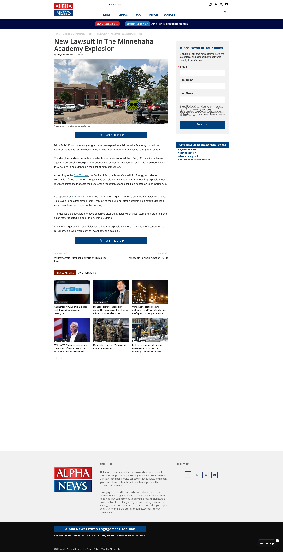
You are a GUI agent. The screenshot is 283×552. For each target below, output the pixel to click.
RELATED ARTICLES (65, 272)
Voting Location (187, 152)
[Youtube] (226, 4)
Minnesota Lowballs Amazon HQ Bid (148, 257)
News (107, 14)
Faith (90, 33)
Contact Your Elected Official (194, 159)
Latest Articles (61, 302)
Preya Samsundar (65, 54)
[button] (225, 13)
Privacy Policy (93, 549)
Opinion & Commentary (74, 33)
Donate (169, 14)
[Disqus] (111, 409)
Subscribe (202, 124)
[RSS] (215, 4)
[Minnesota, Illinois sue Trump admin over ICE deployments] (111, 330)
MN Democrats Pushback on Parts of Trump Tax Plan (80, 259)
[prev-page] (56, 358)
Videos (123, 14)
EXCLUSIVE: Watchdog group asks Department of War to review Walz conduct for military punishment (70, 348)
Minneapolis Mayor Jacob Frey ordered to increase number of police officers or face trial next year (110, 310)
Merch (153, 14)
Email (183, 66)
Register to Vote (187, 149)
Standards (115, 549)
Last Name (186, 93)
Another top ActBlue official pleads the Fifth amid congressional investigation (70, 310)
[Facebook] (204, 4)
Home (57, 33)
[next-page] (61, 358)
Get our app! (267, 543)
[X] (221, 4)
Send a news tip (107, 23)
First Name (186, 80)
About (138, 14)
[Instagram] (210, 4)
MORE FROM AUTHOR (87, 272)
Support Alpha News (138, 23)
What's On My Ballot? (190, 156)
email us (140, 505)
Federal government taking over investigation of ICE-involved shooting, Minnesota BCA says (147, 348)
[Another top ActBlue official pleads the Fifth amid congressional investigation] (72, 292)
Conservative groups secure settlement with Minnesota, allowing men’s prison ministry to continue (149, 310)
